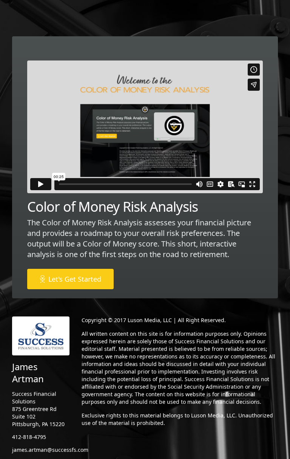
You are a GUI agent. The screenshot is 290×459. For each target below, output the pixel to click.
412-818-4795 (29, 436)
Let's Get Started (74, 279)
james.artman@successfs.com (50, 449)
